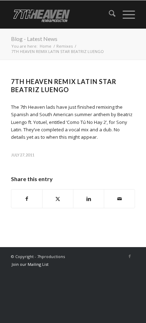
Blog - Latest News (34, 38)
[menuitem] (109, 14)
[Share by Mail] (119, 199)
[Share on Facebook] (26, 199)
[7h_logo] (60, 14)
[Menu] (125, 14)
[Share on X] (58, 199)
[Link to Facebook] (129, 256)
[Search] (109, 14)
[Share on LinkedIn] (88, 199)
